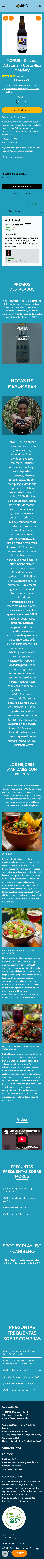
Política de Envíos (10, 1459)
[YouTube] (13, 1543)
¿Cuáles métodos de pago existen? (19, 1390)
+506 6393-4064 (19, 1411)
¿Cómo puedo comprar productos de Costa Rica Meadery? (20, 1352)
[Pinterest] (9, 1543)
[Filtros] (4, 211)
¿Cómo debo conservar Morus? (17, 1208)
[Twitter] (6, 1543)
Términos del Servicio (12, 1469)
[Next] (11, 18)
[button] (8, 75)
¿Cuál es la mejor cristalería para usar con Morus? (20, 1199)
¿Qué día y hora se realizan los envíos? (21, 1377)
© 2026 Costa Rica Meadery (15, 1548)
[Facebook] (3, 1543)
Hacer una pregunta (22, 193)
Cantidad (22, 97)
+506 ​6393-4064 (21, 1415)
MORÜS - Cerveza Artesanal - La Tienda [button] (17, 261)
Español (9, 1537)
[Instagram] (20, 1543)
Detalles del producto (13, 157)
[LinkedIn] (17, 1543)
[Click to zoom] (38, 18)
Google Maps (8, 1447)
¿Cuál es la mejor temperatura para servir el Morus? (19, 1189)
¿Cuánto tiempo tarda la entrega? (18, 1383)
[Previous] (5, 18)
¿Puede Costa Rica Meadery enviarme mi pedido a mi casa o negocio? (20, 1362)
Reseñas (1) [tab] (11, 204)
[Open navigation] (3, 6)
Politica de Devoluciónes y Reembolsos (20, 1462)
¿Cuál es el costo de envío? (15, 1370)
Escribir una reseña (22, 186)
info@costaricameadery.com (21, 1418)
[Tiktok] (23, 1543)
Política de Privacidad (11, 1465)
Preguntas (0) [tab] (32, 204)
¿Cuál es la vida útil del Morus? (17, 1214)
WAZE (18, 1447)
